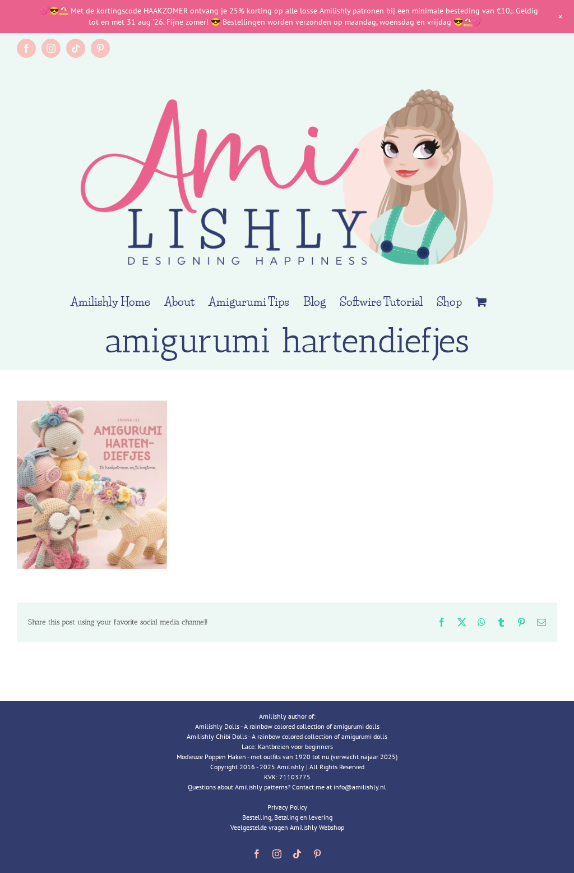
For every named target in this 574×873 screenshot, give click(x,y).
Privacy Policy (287, 807)
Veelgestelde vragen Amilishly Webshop (287, 827)
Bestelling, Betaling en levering (287, 817)
